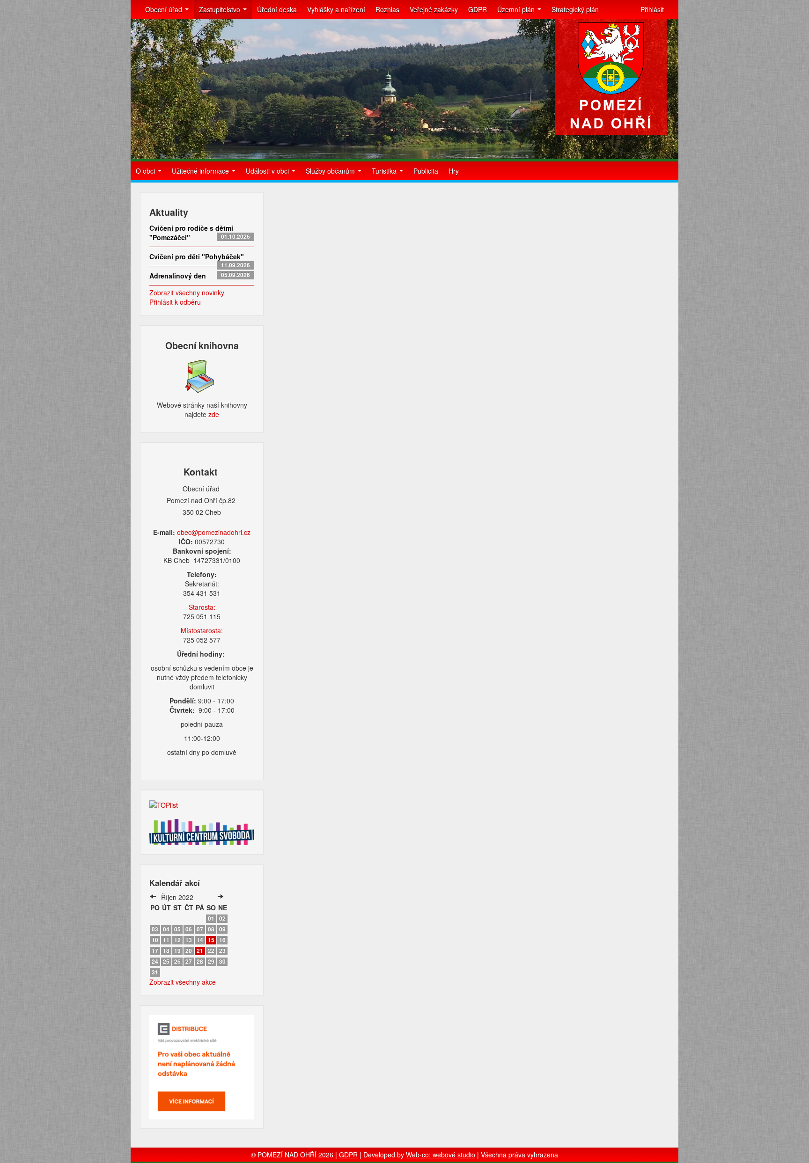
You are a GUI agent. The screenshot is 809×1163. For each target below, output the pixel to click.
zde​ (213, 414)
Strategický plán (575, 9)
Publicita (425, 171)
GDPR (477, 9)
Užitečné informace (201, 171)
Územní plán (517, 9)
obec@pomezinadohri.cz (213, 532)
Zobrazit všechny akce (182, 982)
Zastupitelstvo (220, 9)
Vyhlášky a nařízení (336, 9)
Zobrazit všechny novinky (186, 292)
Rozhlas (387, 9)
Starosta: (202, 607)
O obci (146, 171)
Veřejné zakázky (434, 9)
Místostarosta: (202, 630)
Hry (454, 171)
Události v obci (268, 171)
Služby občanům (331, 171)
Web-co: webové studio (440, 1154)
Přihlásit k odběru (175, 302)
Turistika (385, 171)
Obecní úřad (164, 9)
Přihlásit (652, 9)
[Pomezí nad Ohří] (611, 77)
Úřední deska (277, 9)
